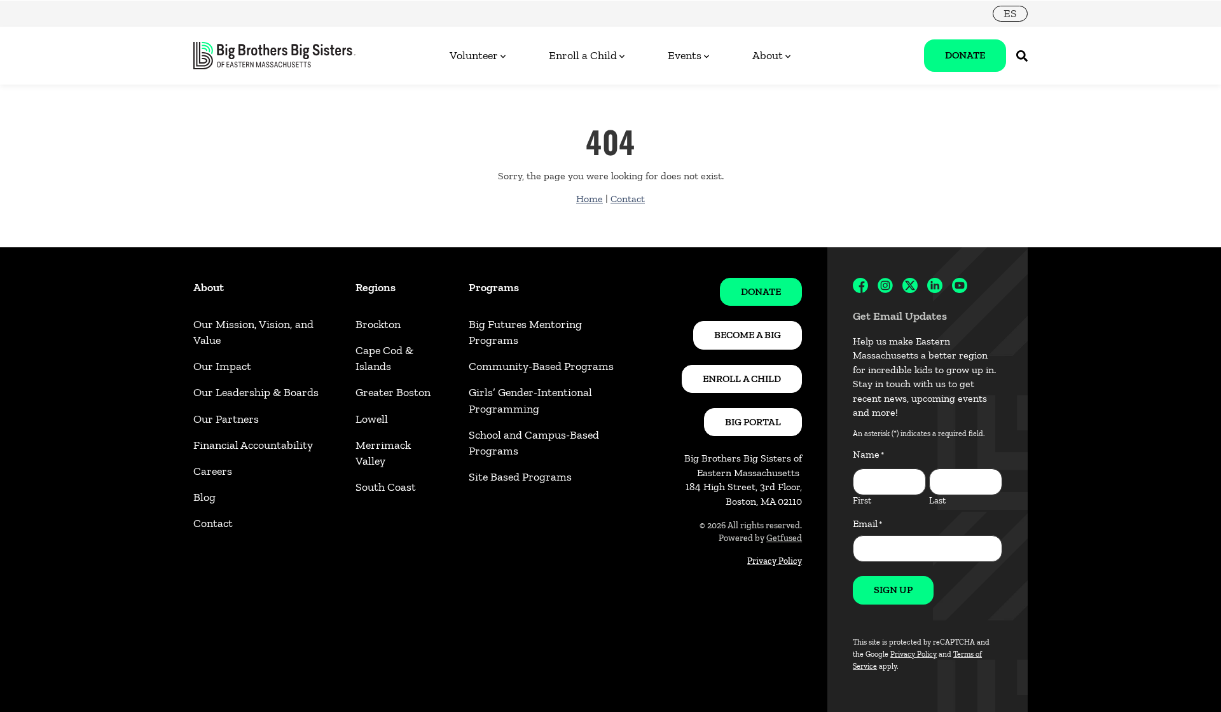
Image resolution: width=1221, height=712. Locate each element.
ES (1010, 13)
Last (937, 500)
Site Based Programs (520, 477)
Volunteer (474, 55)
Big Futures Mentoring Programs (525, 332)
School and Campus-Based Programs (534, 443)
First (862, 500)
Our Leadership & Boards (256, 392)
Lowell (371, 419)
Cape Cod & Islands (384, 358)
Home (589, 199)
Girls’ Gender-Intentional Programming (530, 400)
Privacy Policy (774, 561)
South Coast (385, 487)
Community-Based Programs (541, 366)
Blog (204, 497)
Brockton (378, 324)
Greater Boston (393, 392)
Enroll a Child (583, 55)
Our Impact (222, 366)
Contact (627, 199)
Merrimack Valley (383, 453)
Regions (375, 287)
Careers (212, 471)
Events (684, 55)
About (767, 55)
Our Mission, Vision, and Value (253, 332)
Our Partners (226, 419)
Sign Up (893, 590)
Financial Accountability (253, 445)
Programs (494, 287)
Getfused (784, 538)
